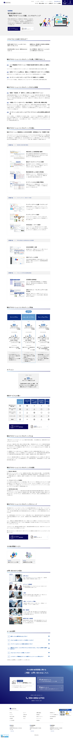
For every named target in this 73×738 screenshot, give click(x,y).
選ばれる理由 (41, 3)
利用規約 (51, 718)
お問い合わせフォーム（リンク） (31, 577)
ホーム (11, 712)
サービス (36, 3)
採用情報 (41, 1)
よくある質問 (37, 1)
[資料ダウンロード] (38, 426)
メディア (55, 3)
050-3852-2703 (36, 698)
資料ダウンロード (39, 716)
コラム (24, 718)
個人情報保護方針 (53, 716)
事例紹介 (24, 716)
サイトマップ (38, 718)
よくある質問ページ (20, 659)
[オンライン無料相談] (18, 426)
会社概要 (59, 3)
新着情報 (32, 1)
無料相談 (37, 714)
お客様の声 (51, 3)
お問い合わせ (38, 712)
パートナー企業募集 (48, 1)
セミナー (46, 3)
